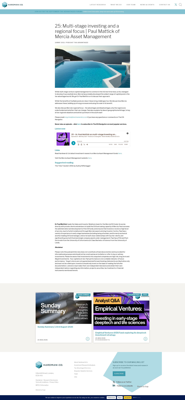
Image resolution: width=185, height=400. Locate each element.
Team (76, 374)
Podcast (70, 42)
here (79, 124)
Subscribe (119, 374)
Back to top (142, 386)
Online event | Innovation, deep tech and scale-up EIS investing (103, 12)
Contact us (164, 4)
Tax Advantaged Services (82, 368)
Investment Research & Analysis (84, 365)
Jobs (75, 377)
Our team (131, 4)
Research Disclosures (51, 380)
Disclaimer (39, 380)
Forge (43, 390)
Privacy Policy (54, 382)
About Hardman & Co (81, 362)
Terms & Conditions (42, 382)
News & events (147, 4)
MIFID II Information (42, 385)
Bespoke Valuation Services (83, 371)
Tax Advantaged (81, 42)
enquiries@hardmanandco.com (75, 117)
